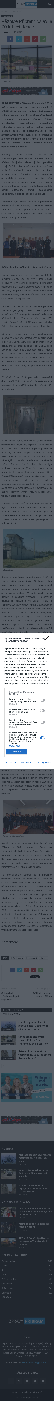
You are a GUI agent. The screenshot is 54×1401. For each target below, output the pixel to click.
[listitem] (27, 693)
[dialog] (27, 700)
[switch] (42, 700)
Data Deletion (10, 762)
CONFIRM (16, 751)
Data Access (27, 762)
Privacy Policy (44, 762)
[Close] (48, 639)
